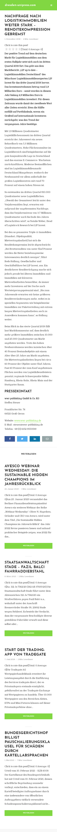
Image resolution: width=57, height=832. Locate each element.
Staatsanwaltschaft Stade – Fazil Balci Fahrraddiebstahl (27, 567)
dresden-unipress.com (20, 5)
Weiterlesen (28, 546)
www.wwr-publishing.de (27, 420)
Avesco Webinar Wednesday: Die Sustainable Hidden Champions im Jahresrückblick (26, 475)
